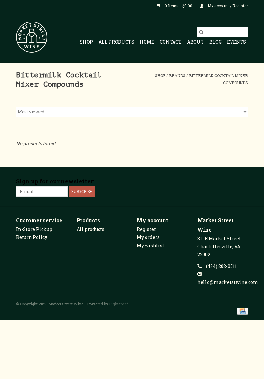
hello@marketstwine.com (227, 282)
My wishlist (150, 245)
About (195, 42)
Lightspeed (119, 303)
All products (90, 229)
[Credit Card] (241, 310)
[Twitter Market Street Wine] (231, 181)
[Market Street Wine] (31, 37)
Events (236, 42)
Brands (177, 75)
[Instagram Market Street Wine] (243, 181)
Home (147, 42)
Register (146, 229)
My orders (148, 237)
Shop (86, 42)
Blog (215, 42)
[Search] (201, 32)
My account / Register (227, 5)
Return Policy (31, 237)
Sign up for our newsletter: (55, 181)
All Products (116, 42)
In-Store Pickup (34, 229)
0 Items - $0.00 (178, 5)
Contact (171, 42)
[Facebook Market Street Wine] (220, 181)
